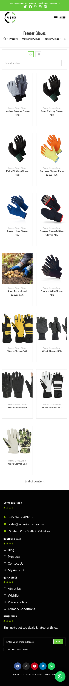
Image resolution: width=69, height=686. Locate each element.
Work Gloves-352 (52, 407)
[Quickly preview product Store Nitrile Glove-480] (65, 259)
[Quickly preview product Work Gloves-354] (30, 431)
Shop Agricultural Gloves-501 (17, 293)
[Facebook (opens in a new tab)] (30, 6)
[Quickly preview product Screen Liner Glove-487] (30, 199)
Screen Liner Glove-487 (17, 233)
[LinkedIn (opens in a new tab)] (45, 6)
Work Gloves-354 (17, 463)
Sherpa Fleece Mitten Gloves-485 (52, 233)
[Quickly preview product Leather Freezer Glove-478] (30, 79)
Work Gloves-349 (17, 351)
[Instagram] (26, 666)
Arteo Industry (47, 674)
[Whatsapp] (51, 666)
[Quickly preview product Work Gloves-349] (30, 319)
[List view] (38, 54)
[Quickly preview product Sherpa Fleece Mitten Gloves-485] (65, 199)
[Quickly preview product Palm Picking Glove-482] (65, 79)
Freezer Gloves (14, 108)
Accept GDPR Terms (18, 649)
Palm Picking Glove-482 (52, 113)
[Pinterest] (34, 666)
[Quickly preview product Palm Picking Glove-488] (30, 139)
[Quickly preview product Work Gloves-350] (65, 319)
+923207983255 (52, 3)
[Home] (5, 38)
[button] (30, 88)
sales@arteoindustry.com (26, 3)
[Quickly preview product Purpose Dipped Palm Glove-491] (65, 139)
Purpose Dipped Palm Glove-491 (52, 173)
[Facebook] (17, 666)
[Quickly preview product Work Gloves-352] (65, 375)
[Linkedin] (43, 666)
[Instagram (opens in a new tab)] (40, 6)
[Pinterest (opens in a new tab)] (35, 6)
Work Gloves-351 (17, 407)
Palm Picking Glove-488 (17, 173)
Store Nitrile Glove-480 (52, 293)
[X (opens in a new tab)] (25, 6)
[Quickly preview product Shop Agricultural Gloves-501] (30, 259)
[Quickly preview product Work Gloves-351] (30, 375)
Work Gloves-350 (52, 351)
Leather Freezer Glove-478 (17, 113)
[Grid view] (31, 54)
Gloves (24, 108)
